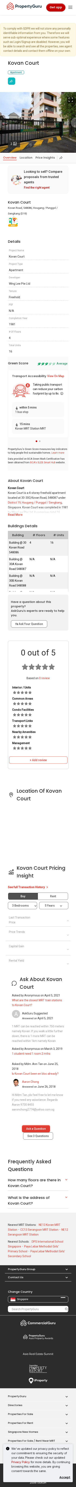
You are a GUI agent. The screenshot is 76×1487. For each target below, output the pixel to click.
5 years (50, 905)
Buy (22, 896)
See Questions (38, 1136)
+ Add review (38, 760)
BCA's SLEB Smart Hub (42, 462)
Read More (15, 514)
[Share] (11, 81)
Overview (10, 158)
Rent (53, 896)
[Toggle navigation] (70, 7)
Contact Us (15, 1277)
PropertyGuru (17, 1396)
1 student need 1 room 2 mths (31, 1053)
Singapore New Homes (23, 1432)
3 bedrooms (20, 905)
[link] (38, 179)
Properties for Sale (20, 1414)
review (44, 678)
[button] (36, 441)
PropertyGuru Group (21, 1269)
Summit (38, 1354)
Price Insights (45, 158)
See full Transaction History (26, 887)
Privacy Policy (20, 1462)
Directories (15, 1405)
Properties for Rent (20, 1423)
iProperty (38, 1381)
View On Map (55, 376)
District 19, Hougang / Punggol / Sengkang (35, 502)
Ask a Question (36, 1128)
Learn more (57, 452)
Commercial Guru (38, 1323)
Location (26, 158)
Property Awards (38, 1337)
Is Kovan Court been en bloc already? (35, 1073)
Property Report (38, 1369)
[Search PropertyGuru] (66, 1309)
